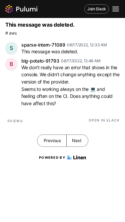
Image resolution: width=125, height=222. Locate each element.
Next (77, 140)
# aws (11, 33)
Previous (52, 140)
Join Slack (96, 8)
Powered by (52, 157)
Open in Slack (104, 120)
